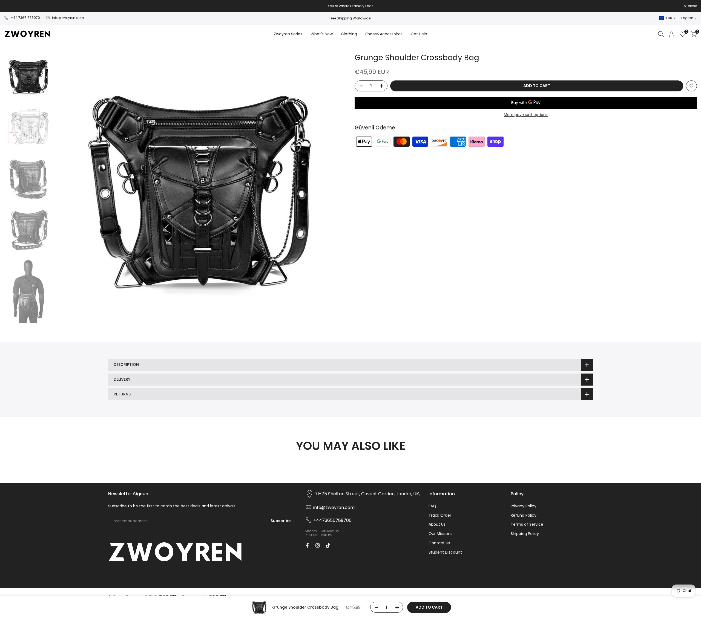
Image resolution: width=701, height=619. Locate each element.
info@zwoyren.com (68, 17)
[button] (691, 85)
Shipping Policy (525, 533)
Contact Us (439, 543)
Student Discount (445, 552)
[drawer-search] (661, 34)
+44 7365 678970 (25, 17)
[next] (335, 188)
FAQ (432, 506)
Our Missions (440, 533)
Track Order (440, 515)
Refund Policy (523, 515)
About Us (437, 524)
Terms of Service (527, 524)
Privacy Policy (523, 506)
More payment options (526, 114)
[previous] (66, 188)
